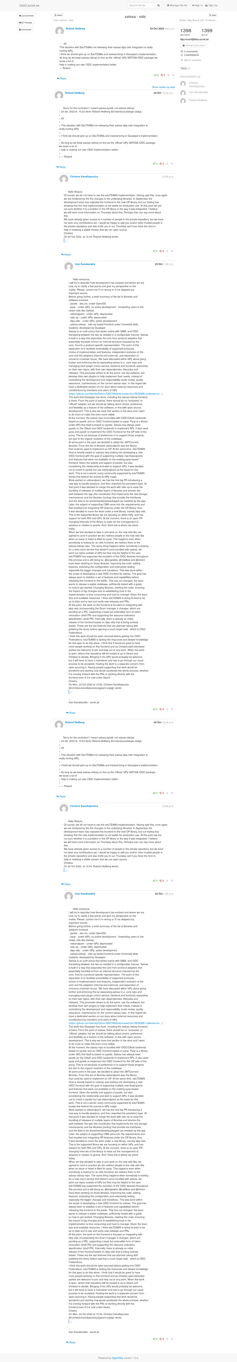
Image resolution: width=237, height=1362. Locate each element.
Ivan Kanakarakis (85, 264)
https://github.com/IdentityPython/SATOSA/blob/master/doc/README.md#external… (116, 393)
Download (26, 29)
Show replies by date (163, 87)
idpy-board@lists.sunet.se (194, 39)
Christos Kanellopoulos (84, 176)
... (66, 240)
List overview (27, 15)
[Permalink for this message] (173, 74)
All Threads (26, 22)
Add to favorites (192, 60)
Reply (62, 78)
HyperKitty (117, 1358)
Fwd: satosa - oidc (63, 20)
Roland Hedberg (75, 28)
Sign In (198, 5)
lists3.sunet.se (29, 5)
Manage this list (178, 5)
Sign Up (212, 5)
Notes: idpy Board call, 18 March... (198, 20)
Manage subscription (195, 45)
